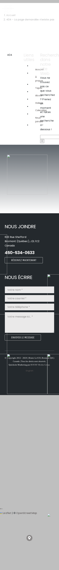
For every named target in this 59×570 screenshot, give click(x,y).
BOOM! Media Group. (40, 365)
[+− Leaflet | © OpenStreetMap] (29, 179)
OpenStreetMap (26, 513)
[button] (29, 538)
